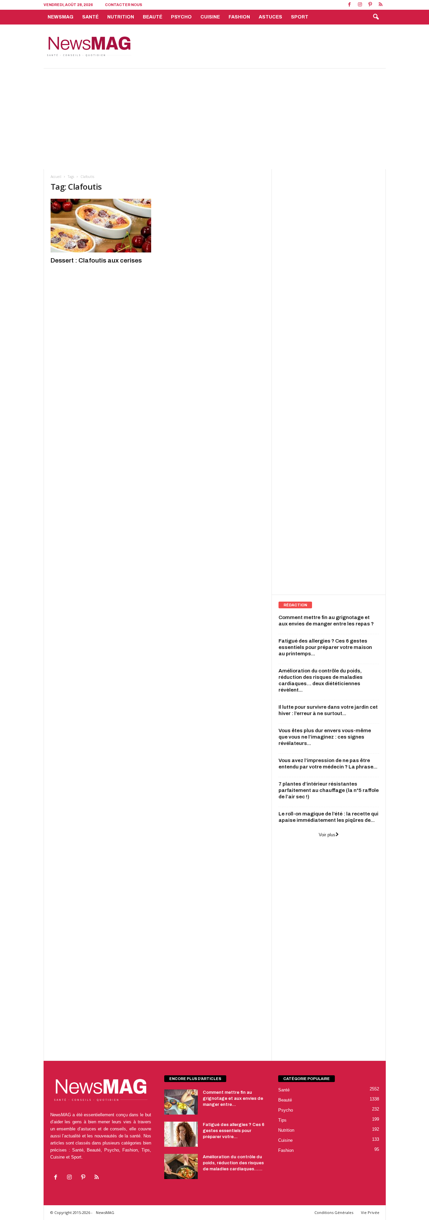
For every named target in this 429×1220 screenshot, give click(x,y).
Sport (299, 16)
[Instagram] (360, 5)
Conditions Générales (333, 1212)
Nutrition (120, 16)
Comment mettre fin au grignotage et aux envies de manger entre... (233, 1098)
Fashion (239, 16)
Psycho (181, 16)
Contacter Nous (123, 5)
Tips (282, 1120)
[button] (375, 17)
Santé (90, 16)
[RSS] (381, 5)
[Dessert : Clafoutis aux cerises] (101, 225)
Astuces (270, 16)
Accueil (56, 176)
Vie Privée (370, 1212)
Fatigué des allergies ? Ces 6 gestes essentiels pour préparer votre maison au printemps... (325, 647)
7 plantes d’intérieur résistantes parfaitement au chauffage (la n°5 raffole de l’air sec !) (329, 790)
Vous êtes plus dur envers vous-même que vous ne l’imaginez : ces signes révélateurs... (325, 737)
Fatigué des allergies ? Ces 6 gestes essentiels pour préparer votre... (233, 1130)
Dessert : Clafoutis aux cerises (96, 260)
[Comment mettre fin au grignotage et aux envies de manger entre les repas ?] (181, 1102)
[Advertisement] (264, 46)
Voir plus (327, 834)
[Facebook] (350, 5)
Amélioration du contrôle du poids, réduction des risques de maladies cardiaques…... (233, 1163)
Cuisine (210, 16)
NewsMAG (60, 16)
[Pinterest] (370, 5)
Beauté (152, 16)
